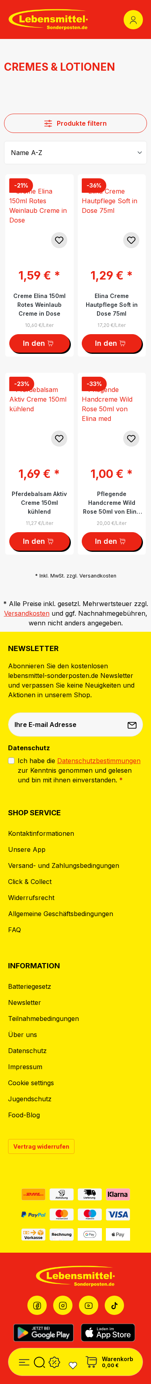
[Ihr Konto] (133, 19)
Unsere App (27, 849)
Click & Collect (30, 882)
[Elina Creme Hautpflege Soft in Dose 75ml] (112, 214)
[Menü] (24, 1361)
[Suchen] (39, 1361)
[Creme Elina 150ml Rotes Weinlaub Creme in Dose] (39, 214)
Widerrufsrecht (31, 898)
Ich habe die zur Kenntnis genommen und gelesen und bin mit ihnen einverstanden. (79, 770)
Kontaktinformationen (41, 833)
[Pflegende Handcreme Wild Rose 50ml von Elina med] (112, 413)
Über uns (22, 1035)
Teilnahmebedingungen (43, 1019)
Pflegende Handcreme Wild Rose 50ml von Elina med (111, 503)
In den (34, 343)
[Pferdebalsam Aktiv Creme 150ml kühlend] (39, 413)
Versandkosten (27, 613)
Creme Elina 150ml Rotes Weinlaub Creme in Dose (39, 304)
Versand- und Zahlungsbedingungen (63, 865)
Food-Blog (24, 1115)
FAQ (14, 930)
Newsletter (24, 1002)
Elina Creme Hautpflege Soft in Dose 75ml (112, 304)
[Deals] (54, 1361)
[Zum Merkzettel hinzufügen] (59, 240)
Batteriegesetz (29, 986)
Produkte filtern (81, 123)
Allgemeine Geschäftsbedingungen (60, 914)
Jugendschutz (30, 1099)
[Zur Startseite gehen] (48, 19)
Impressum (25, 1067)
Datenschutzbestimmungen (99, 761)
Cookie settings (31, 1083)
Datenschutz (27, 1051)
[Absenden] (133, 724)
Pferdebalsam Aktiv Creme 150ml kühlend (39, 502)
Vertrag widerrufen (41, 1146)
